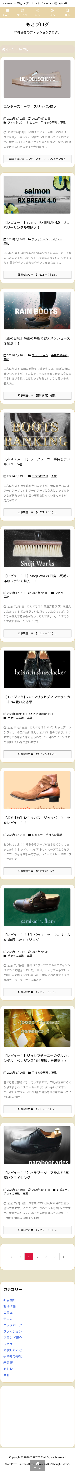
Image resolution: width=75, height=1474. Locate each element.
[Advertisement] (37, 1416)
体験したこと (12, 1350)
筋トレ (8, 1369)
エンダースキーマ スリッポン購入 (30, 106)
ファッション (16, 122)
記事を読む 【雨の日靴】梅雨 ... (37, 395)
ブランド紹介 (12, 1337)
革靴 (19, 3)
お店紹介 (9, 1300)
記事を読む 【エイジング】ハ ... (37, 754)
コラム (8, 1312)
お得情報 (9, 1306)
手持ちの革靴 (49, 122)
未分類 (8, 1362)
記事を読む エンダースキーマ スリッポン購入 (37, 159)
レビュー (43, 3)
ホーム (8, 3)
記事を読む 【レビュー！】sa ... (37, 274)
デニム (30, 3)
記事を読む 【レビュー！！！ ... (37, 992)
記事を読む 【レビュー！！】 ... (37, 633)
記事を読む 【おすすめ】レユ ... (37, 871)
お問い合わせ (59, 3)
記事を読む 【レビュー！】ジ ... (37, 1109)
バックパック (12, 1325)
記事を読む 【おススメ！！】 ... (37, 512)
